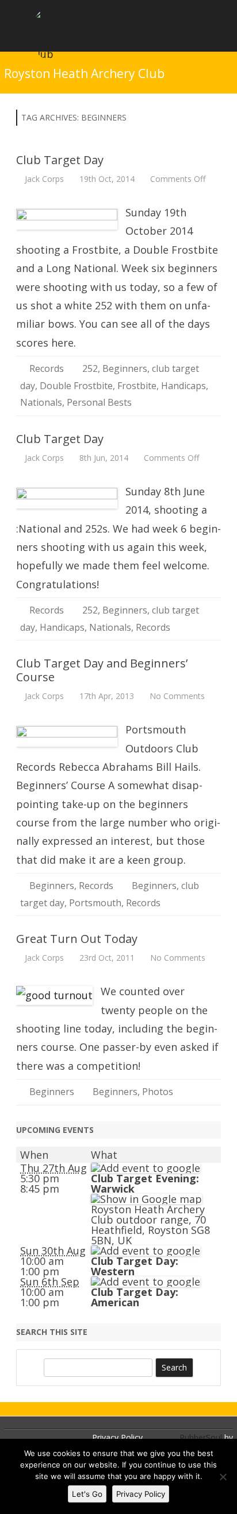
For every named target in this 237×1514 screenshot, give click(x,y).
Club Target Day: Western (134, 1266)
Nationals (41, 402)
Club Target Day (60, 160)
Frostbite (136, 385)
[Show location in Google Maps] (146, 1199)
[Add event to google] (145, 1168)
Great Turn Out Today (76, 938)
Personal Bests (99, 402)
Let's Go (87, 1494)
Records (46, 368)
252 (90, 368)
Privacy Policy (117, 1437)
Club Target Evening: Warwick (145, 1183)
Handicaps (183, 385)
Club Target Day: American (134, 1297)
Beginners (124, 368)
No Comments (177, 695)
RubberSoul (200, 1437)
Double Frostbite (76, 385)
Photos (157, 1091)
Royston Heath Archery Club (84, 73)
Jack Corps (44, 178)
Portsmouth (95, 902)
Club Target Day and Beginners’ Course (102, 670)
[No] (222, 1476)
